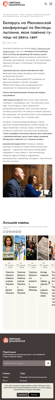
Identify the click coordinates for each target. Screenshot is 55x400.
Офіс (22, 373)
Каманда (23, 381)
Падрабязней (22, 395)
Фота (5, 381)
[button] (49, 282)
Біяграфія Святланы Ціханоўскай (33, 377)
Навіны (6, 373)
